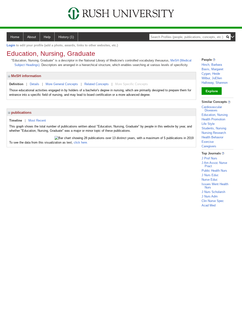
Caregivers (209, 146)
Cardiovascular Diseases (212, 108)
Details (34, 84)
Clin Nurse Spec (213, 201)
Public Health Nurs (214, 170)
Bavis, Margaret (212, 69)
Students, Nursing (214, 128)
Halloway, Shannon (215, 82)
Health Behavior (212, 137)
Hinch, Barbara (212, 64)
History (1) (66, 37)
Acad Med (209, 205)
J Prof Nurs (209, 158)
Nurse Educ (210, 179)
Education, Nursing (215, 115)
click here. (81, 142)
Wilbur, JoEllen (212, 78)
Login (11, 45)
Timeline (15, 120)
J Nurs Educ (210, 175)
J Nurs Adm (210, 196)
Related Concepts (96, 84)
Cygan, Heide (211, 73)
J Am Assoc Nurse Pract (214, 164)
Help (47, 37)
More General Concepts (62, 84)
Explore (212, 91)
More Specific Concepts (131, 84)
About (31, 37)
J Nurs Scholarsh (213, 192)
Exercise (208, 142)
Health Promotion (213, 119)
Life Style (208, 124)
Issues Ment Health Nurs (215, 185)
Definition (16, 84)
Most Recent (37, 120)
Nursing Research (214, 133)
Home (14, 37)
